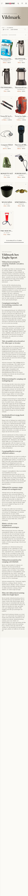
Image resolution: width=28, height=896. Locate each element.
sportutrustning (6, 515)
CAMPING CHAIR (9, 333)
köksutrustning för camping (15, 398)
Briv (14, 581)
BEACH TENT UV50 (7, 367)
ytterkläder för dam (9, 296)
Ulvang (4, 586)
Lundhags (10, 583)
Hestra (21, 584)
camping (10, 326)
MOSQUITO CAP (15, 439)
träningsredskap (6, 295)
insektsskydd (10, 288)
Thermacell (18, 581)
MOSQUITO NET (6, 439)
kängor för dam (16, 553)
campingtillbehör (20, 288)
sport (11, 293)
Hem (3, 27)
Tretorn (17, 584)
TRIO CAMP (5, 331)
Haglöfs (24, 581)
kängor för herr (6, 553)
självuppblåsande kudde (8, 372)
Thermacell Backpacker (8, 436)
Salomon (20, 583)
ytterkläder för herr (7, 548)
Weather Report (6, 584)
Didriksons (4, 583)
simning (6, 512)
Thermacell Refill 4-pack (18, 438)
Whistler (13, 584)
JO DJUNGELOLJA (16, 441)
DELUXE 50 (17, 333)
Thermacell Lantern (7, 438)
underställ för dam (19, 551)
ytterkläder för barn (7, 550)
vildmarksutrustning (16, 285)
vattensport (16, 293)
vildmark (7, 625)
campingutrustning (6, 286)
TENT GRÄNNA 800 (13, 331)
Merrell (15, 583)
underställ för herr (9, 551)
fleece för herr (16, 550)
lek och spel (14, 295)
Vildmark (10, 27)
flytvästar (23, 510)
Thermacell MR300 (19, 436)
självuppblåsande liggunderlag (10, 370)
